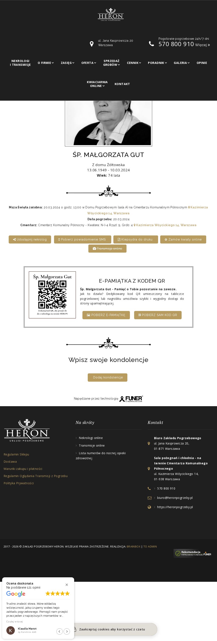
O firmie (44, 63)
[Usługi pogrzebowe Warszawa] (193, 553)
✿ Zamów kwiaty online (183, 239)
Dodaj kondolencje (108, 377)
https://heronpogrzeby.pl (175, 507)
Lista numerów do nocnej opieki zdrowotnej (101, 455)
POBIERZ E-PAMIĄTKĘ (107, 315)
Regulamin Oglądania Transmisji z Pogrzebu (36, 476)
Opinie (202, 63)
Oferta (87, 63)
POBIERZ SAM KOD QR (159, 315)
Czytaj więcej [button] (14, 621)
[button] (67, 585)
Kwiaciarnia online (97, 84)
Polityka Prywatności (19, 483)
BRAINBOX (133, 546)
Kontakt (122, 84)
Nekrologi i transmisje (20, 63)
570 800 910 (176, 44)
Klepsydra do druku (137, 239)
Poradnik (156, 63)
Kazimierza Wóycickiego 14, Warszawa (166, 225)
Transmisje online (92, 445)
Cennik (133, 63)
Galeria (180, 63)
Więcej (201, 45)
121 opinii (33, 587)
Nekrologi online (91, 438)
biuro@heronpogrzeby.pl (175, 498)
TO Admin (150, 546)
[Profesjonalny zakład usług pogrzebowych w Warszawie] (110, 14)
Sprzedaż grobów (111, 63)
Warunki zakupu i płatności (23, 469)
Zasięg (66, 63)
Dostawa (10, 461)
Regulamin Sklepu (16, 454)
